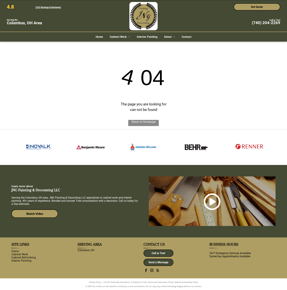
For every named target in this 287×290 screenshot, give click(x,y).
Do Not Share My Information (117, 282)
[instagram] (151, 271)
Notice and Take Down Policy (160, 282)
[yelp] (157, 271)
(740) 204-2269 (266, 22)
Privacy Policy (95, 282)
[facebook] (146, 271)
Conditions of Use (139, 282)
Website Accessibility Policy (186, 282)
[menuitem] (99, 36)
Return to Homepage (144, 121)
